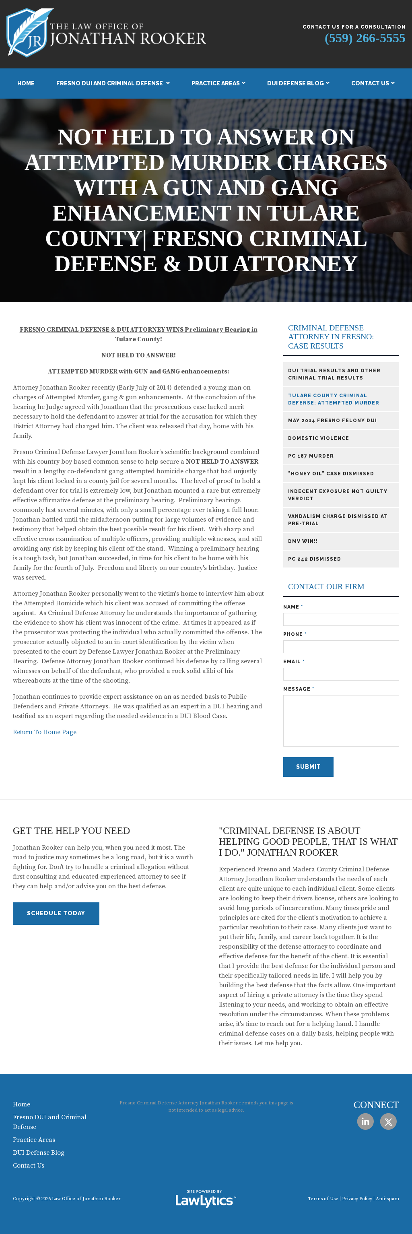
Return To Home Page (44, 732)
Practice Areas (216, 83)
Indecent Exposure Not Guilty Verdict (337, 495)
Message (298, 689)
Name (293, 607)
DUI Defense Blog (295, 83)
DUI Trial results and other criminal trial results (334, 374)
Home (26, 83)
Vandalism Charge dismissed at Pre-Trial (338, 520)
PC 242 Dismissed (314, 559)
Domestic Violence (318, 438)
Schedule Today (56, 913)
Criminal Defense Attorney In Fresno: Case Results (331, 336)
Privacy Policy (357, 1199)
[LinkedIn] (365, 1121)
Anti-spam (387, 1199)
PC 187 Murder (311, 456)
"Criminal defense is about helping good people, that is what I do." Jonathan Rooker (308, 841)
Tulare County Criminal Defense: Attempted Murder (333, 399)
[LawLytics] (206, 1199)
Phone (295, 634)
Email (294, 661)
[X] (388, 1121)
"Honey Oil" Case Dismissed (331, 474)
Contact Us (370, 83)
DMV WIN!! (303, 541)
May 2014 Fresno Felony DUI (332, 420)
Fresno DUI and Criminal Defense (110, 83)
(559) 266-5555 (365, 38)
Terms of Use (323, 1199)
